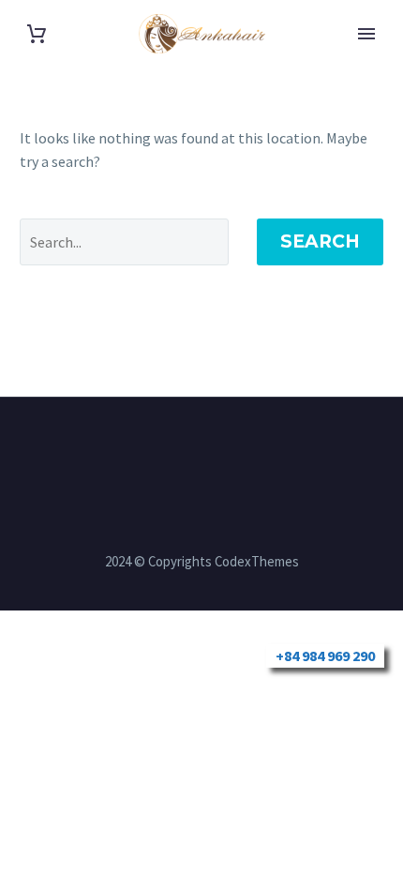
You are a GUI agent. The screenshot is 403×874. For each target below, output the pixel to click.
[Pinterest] (213, 448)
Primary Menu (366, 34)
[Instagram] (189, 448)
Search (320, 241)
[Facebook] (164, 448)
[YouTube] (238, 448)
